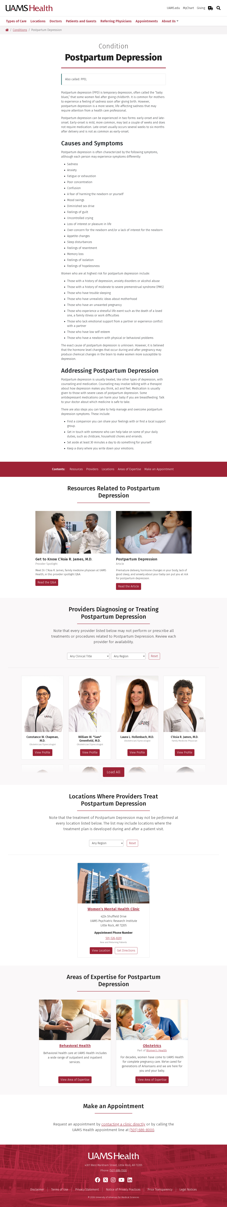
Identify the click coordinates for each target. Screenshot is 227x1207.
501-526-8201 (114, 938)
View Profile (42, 752)
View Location (101, 950)
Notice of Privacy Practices (123, 1189)
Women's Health (156, 1050)
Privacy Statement (87, 1189)
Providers (92, 469)
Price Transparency (160, 1189)
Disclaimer (37, 1189)
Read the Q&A (47, 582)
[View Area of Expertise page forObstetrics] (152, 1020)
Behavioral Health (75, 1045)
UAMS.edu (173, 8)
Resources (76, 469)
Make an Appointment (159, 469)
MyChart (188, 8)
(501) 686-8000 (142, 1130)
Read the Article (128, 586)
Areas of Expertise (129, 469)
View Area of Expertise (74, 1080)
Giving (201, 8)
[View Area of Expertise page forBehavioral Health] (75, 1020)
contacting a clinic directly (123, 1124)
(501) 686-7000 (118, 1170)
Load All (113, 772)
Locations (108, 469)
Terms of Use (59, 1189)
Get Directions (126, 950)
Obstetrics (152, 1045)
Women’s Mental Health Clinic (114, 909)
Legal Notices (188, 1189)
